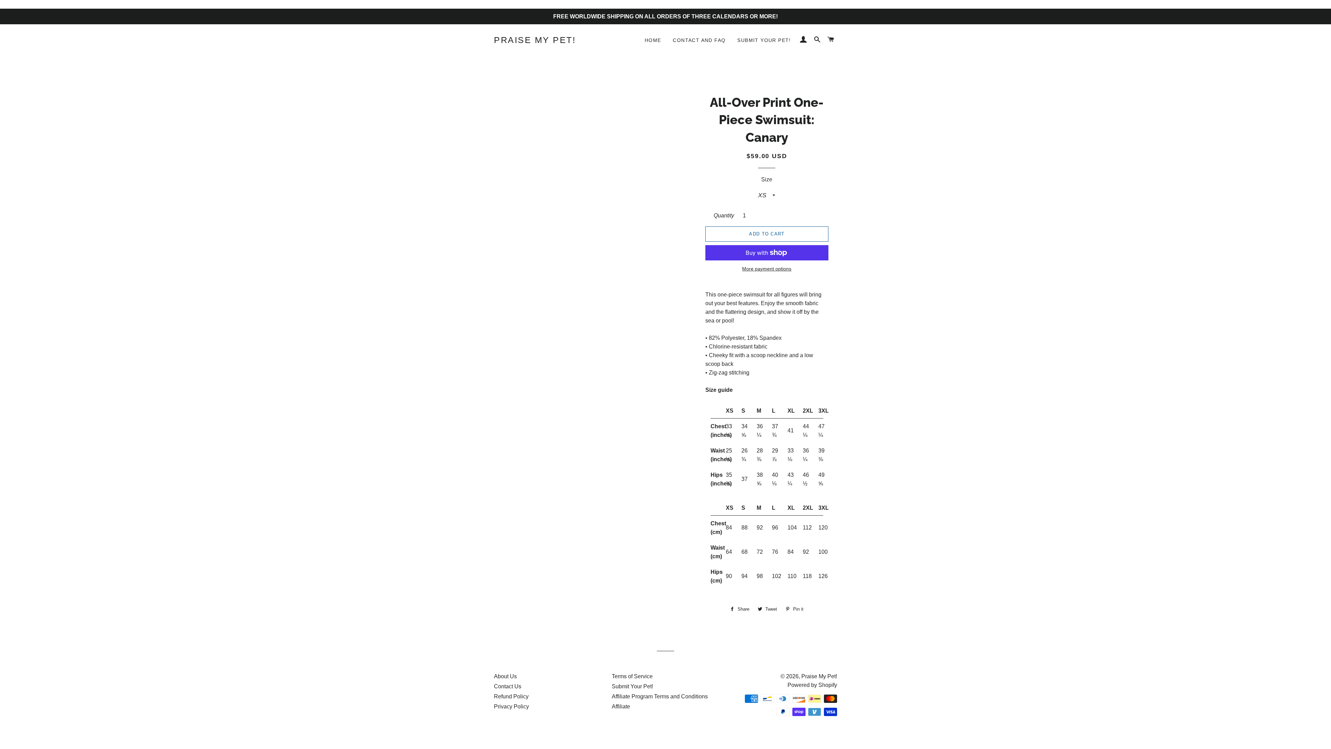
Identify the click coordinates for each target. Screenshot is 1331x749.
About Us (505, 676)
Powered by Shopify (812, 685)
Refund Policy (511, 696)
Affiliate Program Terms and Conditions (660, 696)
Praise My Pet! (535, 40)
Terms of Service (632, 676)
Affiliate (621, 706)
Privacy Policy (511, 706)
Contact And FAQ (699, 40)
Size (766, 179)
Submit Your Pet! (764, 40)
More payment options (766, 269)
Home (653, 40)
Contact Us (507, 686)
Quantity (724, 215)
